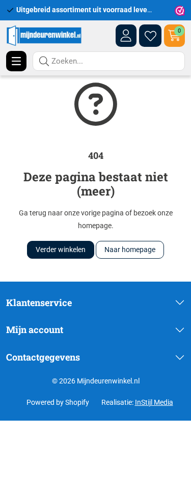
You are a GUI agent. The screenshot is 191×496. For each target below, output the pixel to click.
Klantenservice (39, 302)
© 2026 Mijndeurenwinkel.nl (96, 381)
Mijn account (34, 329)
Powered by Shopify (57, 402)
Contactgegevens (43, 357)
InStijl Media (154, 402)
